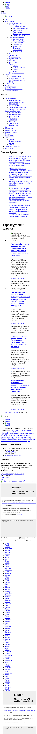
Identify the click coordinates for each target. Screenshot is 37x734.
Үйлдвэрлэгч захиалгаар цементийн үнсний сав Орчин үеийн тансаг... (19, 200)
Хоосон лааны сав (19, 27)
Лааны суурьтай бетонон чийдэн (19, 435)
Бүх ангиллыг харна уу (16, 23)
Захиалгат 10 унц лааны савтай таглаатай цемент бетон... (19, 164)
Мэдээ (7, 74)
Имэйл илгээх (5, 477)
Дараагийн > (11, 412)
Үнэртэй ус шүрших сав (21, 35)
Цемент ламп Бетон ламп (20, 439)
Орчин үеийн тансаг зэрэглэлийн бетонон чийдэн (18, 440)
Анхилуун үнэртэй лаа (20, 28)
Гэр (6, 19)
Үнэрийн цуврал (14, 25)
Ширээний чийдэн (19, 41)
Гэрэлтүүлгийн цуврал (16, 37)
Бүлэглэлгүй (9, 148)
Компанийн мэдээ (15, 76)
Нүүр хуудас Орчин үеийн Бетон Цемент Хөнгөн (17, 434)
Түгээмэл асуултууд (11, 90)
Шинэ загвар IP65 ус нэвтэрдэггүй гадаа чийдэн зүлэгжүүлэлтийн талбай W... (20, 183)
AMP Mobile (15, 432)
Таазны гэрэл (17, 50)
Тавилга (11, 64)
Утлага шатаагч (18, 32)
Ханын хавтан (13, 62)
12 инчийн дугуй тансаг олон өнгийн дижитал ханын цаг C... (19, 215)
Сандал (15, 69)
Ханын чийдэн (18, 43)
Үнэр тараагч (17, 30)
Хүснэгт (15, 71)
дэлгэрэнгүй (20, 278)
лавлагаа (13, 278)
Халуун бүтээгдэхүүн (18, 430)
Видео (11, 82)
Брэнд (7, 85)
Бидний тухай (9, 83)
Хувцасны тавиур (19, 67)
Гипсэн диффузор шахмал (21, 34)
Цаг (10, 53)
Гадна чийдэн (17, 44)
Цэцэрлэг (12, 60)
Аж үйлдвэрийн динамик (17, 80)
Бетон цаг (4, 435)
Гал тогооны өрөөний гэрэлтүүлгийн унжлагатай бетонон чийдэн (17, 437)
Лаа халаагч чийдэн (19, 39)
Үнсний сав (13, 55)
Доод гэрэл (16, 48)
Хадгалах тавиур (14, 57)
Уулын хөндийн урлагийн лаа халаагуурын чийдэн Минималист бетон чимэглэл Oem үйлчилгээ (20, 385)
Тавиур (15, 66)
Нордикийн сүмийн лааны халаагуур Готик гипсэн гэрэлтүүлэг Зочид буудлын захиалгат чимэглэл (19, 341)
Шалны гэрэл (17, 51)
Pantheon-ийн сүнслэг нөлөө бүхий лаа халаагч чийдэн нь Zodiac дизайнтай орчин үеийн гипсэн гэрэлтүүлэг (20, 249)
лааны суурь (17, 46)
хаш (2, 479)
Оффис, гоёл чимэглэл (16, 73)
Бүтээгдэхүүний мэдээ (16, 78)
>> (17, 412)
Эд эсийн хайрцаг (15, 58)
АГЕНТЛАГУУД (10, 87)
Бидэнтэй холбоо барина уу (14, 89)
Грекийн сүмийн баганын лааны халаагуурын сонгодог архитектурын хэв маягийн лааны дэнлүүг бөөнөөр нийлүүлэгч (20, 298)
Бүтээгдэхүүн (9, 21)
